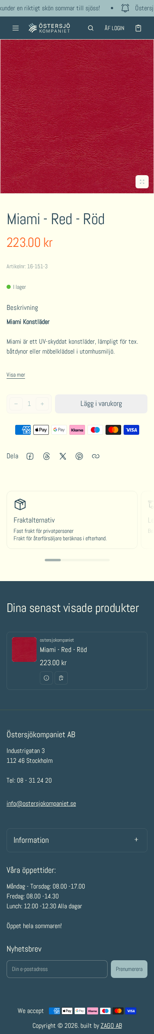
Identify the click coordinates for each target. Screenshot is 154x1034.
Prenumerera (129, 969)
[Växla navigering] (16, 28)
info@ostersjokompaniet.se (41, 803)
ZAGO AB (111, 1025)
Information (31, 840)
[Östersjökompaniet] (49, 28)
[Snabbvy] (46, 678)
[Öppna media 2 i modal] (77, 116)
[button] (91, 28)
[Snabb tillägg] (61, 678)
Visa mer (16, 374)
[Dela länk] (95, 456)
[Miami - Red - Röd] (77, 661)
